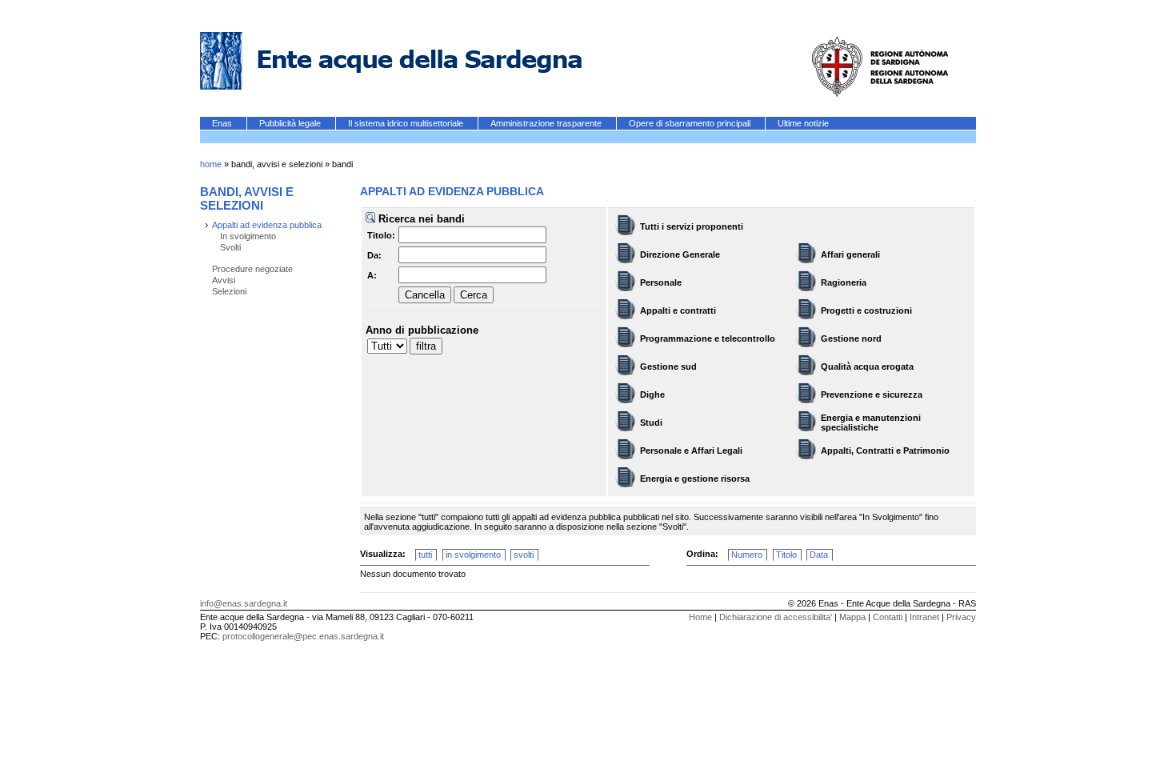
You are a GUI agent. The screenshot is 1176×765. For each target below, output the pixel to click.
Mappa (852, 617)
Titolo (786, 554)
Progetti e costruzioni (866, 310)
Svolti (230, 247)
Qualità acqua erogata (867, 366)
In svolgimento (248, 236)
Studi (651, 422)
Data (819, 554)
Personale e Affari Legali (691, 450)
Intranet (924, 617)
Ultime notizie (803, 123)
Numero (746, 554)
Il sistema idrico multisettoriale (407, 123)
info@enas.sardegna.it (243, 603)
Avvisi (223, 280)
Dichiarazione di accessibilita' (775, 617)
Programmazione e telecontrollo (707, 338)
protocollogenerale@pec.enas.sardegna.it (303, 636)
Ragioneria (843, 282)
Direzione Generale (680, 254)
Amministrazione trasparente (547, 123)
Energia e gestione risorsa (695, 478)
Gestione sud (668, 366)
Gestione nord (851, 338)
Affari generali (850, 254)
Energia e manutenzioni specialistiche (871, 422)
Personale (661, 282)
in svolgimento (473, 554)
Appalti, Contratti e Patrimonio (885, 450)
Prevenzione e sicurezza (871, 394)
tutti (425, 554)
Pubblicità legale (291, 123)
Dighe (652, 394)
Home (700, 617)
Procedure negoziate (252, 269)
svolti (524, 554)
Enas (223, 123)
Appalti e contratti (678, 310)
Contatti (887, 617)
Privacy (961, 617)
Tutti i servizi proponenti (691, 226)
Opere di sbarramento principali (691, 123)
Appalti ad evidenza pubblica (267, 225)
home (211, 164)
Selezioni (229, 291)
